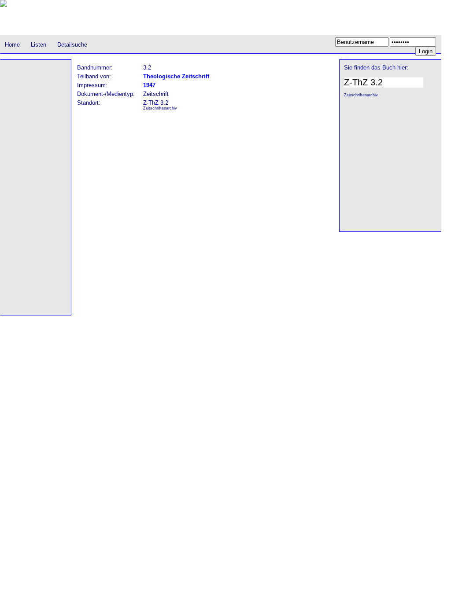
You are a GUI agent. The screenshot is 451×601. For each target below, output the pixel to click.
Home (12, 44)
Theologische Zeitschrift (176, 76)
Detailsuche (72, 44)
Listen (38, 44)
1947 (149, 85)
